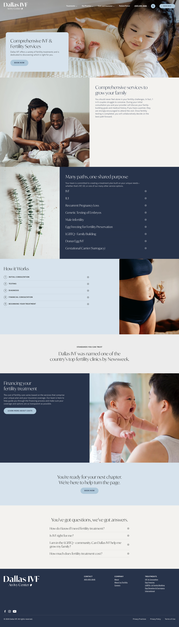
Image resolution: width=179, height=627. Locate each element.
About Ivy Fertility (121, 582)
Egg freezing (149, 582)
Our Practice (86, 6)
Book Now (167, 6)
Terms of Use (170, 619)
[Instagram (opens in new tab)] (9, 611)
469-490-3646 (89, 580)
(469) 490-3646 (140, 6)
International (150, 591)
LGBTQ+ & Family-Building (155, 585)
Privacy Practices (139, 619)
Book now (19, 63)
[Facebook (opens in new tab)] (5, 611)
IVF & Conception (151, 580)
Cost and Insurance (105, 6)
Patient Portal (124, 6)
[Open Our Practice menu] (92, 6)
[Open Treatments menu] (76, 6)
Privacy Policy (155, 619)
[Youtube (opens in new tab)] (14, 611)
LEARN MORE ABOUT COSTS (20, 411)
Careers (117, 585)
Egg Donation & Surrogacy (155, 588)
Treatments (70, 6)
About (116, 580)
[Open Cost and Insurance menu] (113, 6)
